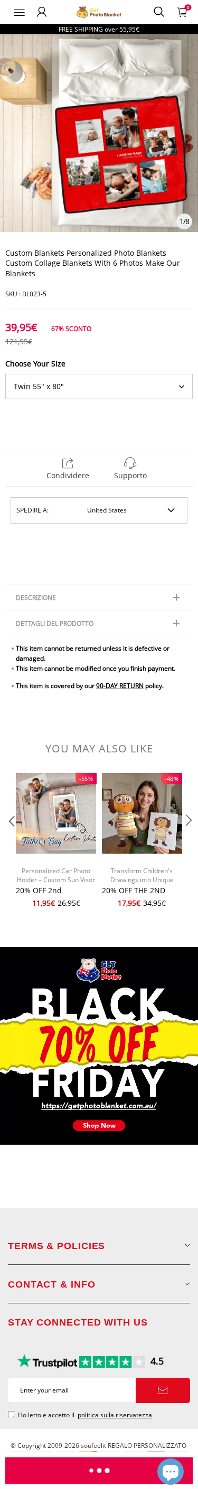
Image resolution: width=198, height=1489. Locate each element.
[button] (10, 841)
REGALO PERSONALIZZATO (147, 1445)
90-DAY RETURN (120, 685)
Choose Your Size (35, 364)
